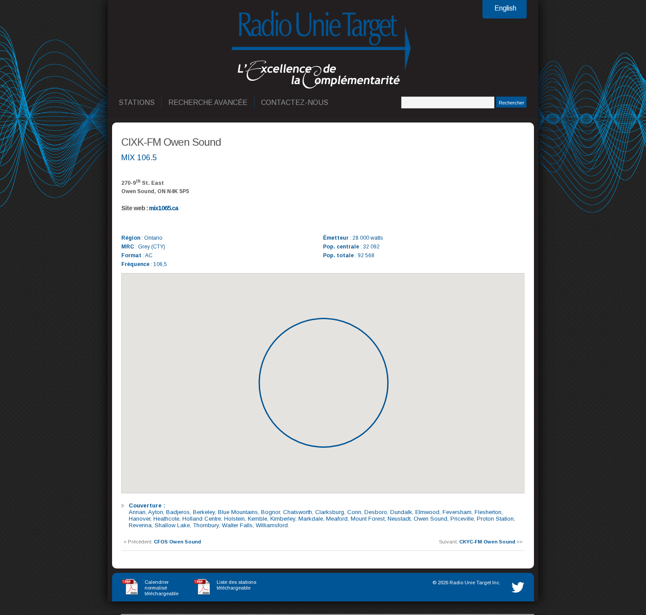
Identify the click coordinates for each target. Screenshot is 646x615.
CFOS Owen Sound (177, 541)
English (505, 8)
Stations (137, 102)
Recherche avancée (208, 102)
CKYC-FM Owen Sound (487, 541)
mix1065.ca (163, 208)
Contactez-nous (295, 102)
